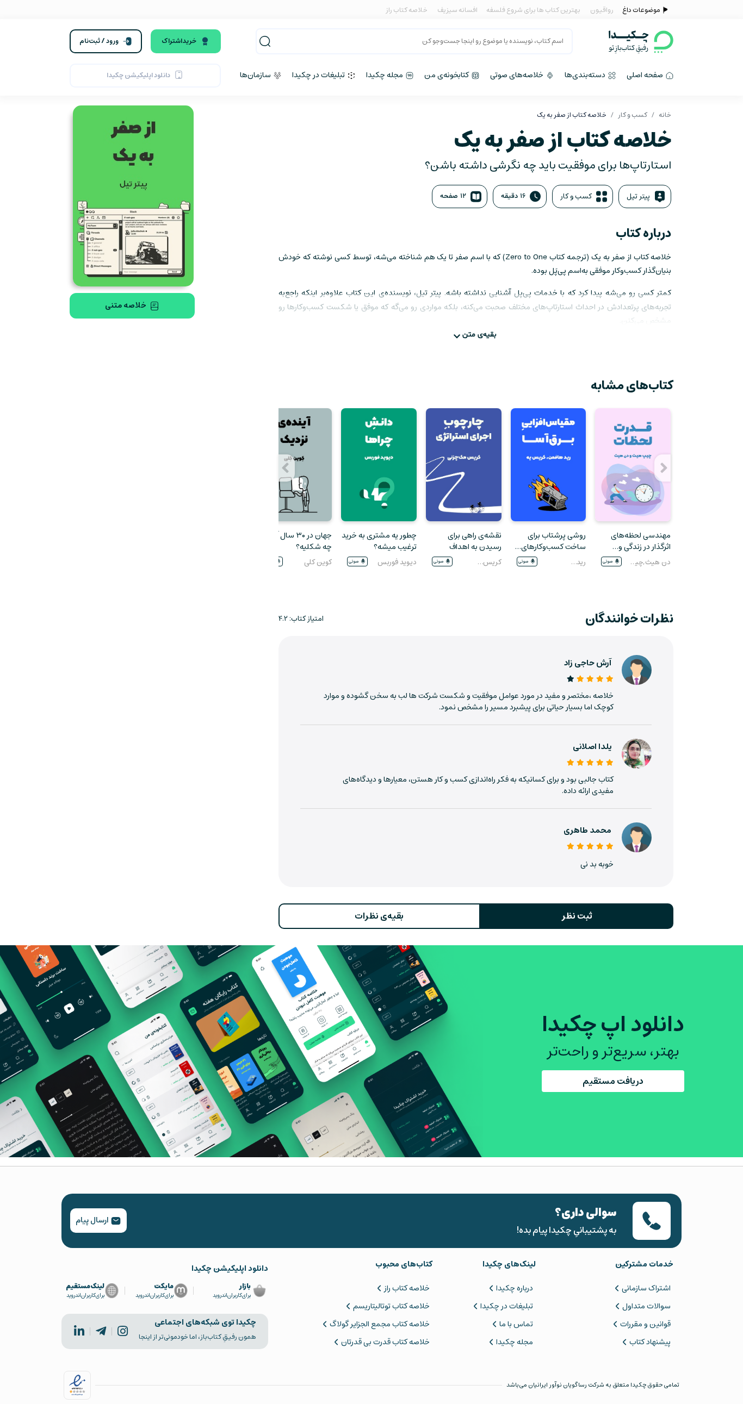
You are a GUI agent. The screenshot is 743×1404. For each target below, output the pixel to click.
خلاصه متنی (125, 305)
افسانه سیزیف (457, 10)
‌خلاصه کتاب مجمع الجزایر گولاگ (379, 1324)
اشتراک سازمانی (646, 1288)
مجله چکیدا (385, 75)
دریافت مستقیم (613, 1081)
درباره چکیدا (514, 1288)
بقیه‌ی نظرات (379, 915)
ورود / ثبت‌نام (99, 41)
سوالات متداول (646, 1306)
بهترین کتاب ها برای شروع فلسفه (532, 10)
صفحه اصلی (646, 75)
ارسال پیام (93, 1220)
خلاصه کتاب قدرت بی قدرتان (385, 1342)
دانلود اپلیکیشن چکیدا (138, 75)
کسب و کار (632, 115)
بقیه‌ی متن (479, 334)
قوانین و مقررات (645, 1324)
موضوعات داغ (641, 10)
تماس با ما (516, 1324)
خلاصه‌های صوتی (517, 75)
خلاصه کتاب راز (407, 10)
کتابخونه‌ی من (447, 75)
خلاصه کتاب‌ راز (406, 1288)
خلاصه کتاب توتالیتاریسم (391, 1306)
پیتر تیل (638, 196)
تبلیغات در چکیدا (319, 75)
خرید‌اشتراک (179, 41)
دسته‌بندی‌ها (586, 75)
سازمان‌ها (256, 75)
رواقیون (602, 10)
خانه (665, 115)
